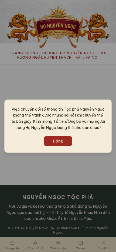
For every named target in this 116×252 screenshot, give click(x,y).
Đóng (58, 141)
